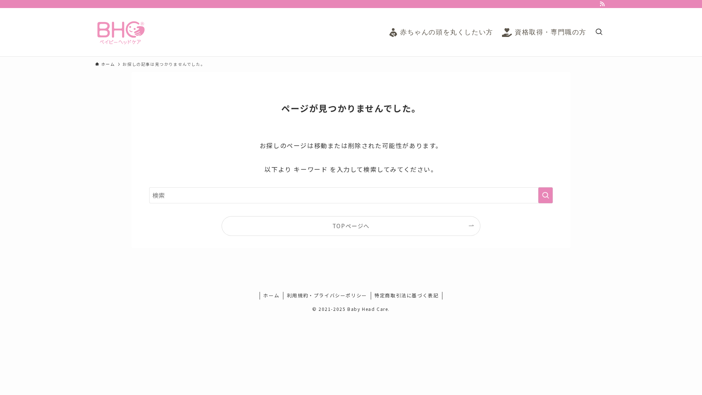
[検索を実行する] (545, 195)
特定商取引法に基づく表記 (406, 295)
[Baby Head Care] (121, 32)
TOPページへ (351, 226)
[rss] (602, 4)
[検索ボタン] (599, 32)
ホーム (271, 295)
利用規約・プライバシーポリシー (327, 295)
